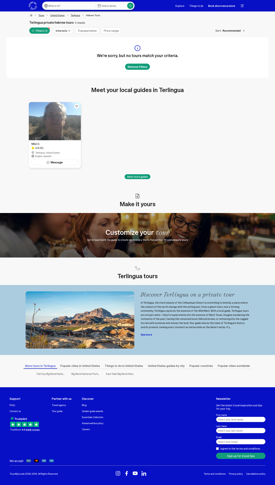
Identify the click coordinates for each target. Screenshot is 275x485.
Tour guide (57, 411)
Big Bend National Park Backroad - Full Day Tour (86, 373)
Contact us (15, 411)
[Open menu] (242, 6)
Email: (219, 437)
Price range (111, 30)
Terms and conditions (215, 473)
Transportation (87, 30)
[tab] (40, 366)
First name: (221, 414)
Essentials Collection (92, 417)
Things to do (196, 5)
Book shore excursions (221, 5)
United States (57, 15)
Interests (61, 30)
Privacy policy (236, 473)
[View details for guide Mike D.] (55, 135)
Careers (86, 429)
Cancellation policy (255, 473)
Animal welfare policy (92, 423)
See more (146, 334)
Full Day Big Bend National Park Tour (52, 373)
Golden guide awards (92, 411)
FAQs (12, 405)
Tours (41, 15)
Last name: (221, 426)
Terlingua (75, 15)
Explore (179, 5)
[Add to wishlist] (76, 106)
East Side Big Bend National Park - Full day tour (121, 373)
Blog (84, 405)
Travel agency (59, 405)
